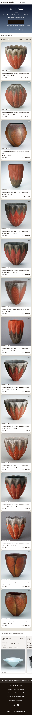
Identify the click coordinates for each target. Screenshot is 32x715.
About (10, 35)
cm (22, 700)
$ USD (18, 700)
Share (20, 29)
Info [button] (23, 17)
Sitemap (22, 689)
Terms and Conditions (8, 693)
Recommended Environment (22, 693)
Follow (12, 29)
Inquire (16, 22)
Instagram (14, 705)
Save (29, 44)
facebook (18, 705)
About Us (10, 689)
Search (23, 2)
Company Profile (20, 696)
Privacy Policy (11, 696)
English (13, 700)
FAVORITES (28, 2)
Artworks (4, 35)
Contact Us (16, 689)
